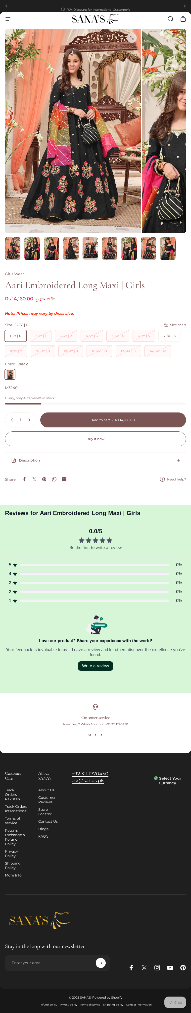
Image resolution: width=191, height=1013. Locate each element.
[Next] (184, 6)
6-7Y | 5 (144, 336)
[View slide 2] (95, 735)
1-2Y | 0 (15, 336)
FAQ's (43, 836)
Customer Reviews (47, 799)
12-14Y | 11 (128, 351)
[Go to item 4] (71, 248)
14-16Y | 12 (158, 351)
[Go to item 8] (148, 248)
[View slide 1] (90, 735)
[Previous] (6, 6)
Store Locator (45, 811)
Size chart (178, 325)
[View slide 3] (101, 735)
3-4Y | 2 (66, 336)
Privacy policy (68, 1004)
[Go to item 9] (168, 248)
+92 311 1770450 (116, 724)
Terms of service (12, 820)
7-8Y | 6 (170, 336)
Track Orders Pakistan (12, 794)
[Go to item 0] (12, 248)
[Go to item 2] (32, 248)
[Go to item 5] (90, 248)
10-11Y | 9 (71, 351)
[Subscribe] (101, 963)
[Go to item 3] (51, 248)
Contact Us (48, 821)
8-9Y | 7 (16, 351)
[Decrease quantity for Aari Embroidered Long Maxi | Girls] (11, 420)
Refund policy (48, 1004)
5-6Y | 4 (118, 336)
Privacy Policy (11, 853)
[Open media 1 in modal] (132, 38)
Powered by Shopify (107, 997)
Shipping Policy (13, 865)
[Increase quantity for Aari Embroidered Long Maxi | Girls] (30, 420)
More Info (13, 875)
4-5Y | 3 (92, 336)
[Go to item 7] (129, 248)
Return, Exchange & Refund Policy (15, 837)
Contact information (139, 1004)
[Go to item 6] (109, 248)
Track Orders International (16, 808)
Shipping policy (113, 1004)
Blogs (43, 829)
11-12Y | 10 (99, 351)
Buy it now (95, 439)
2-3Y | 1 (40, 336)
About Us (46, 790)
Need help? (176, 479)
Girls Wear (14, 273)
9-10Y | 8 (43, 351)
